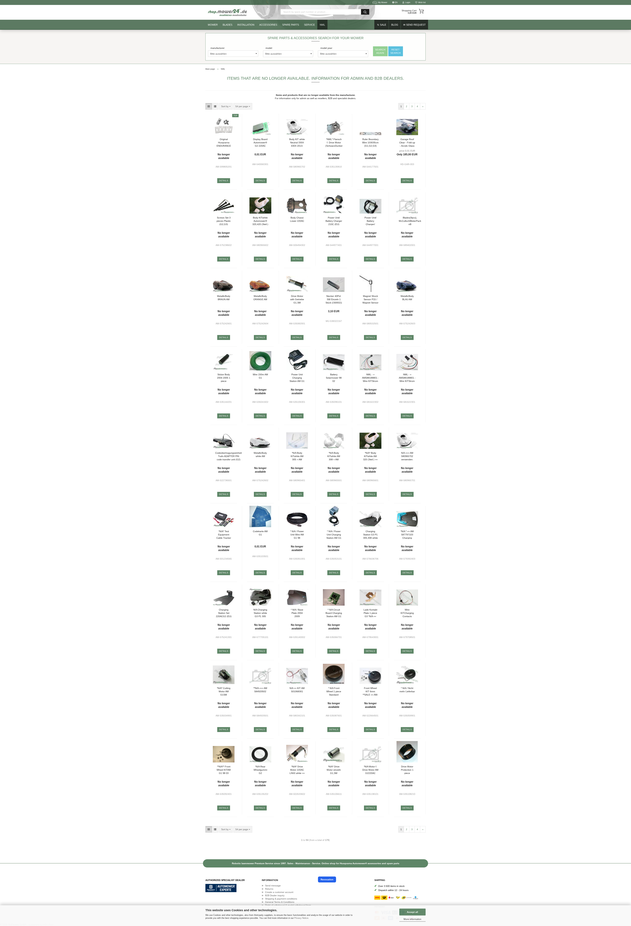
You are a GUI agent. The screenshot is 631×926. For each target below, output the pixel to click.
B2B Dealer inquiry (274, 895)
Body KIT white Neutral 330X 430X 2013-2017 (297, 142)
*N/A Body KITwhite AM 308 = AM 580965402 (333, 456)
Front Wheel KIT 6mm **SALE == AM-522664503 (370, 691)
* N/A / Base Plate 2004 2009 (297, 612)
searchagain (380, 51)
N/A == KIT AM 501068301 (297, 690)
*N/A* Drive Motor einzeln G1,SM (334, 769)
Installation (245, 24)
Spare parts (290, 24)
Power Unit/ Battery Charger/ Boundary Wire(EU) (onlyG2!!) (370, 220)
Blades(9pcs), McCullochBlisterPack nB (410, 220)
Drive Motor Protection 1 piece (407, 769)
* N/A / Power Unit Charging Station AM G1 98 (333, 534)
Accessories (268, 24)
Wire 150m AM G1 (260, 376)
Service (309, 24)
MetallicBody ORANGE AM (260, 298)
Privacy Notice (301, 918)
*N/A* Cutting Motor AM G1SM (223, 691)
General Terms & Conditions (279, 902)
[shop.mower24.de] (227, 12)
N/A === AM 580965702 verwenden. (407, 456)
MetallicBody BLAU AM (407, 298)
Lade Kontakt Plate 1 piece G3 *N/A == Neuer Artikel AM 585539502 (370, 612)
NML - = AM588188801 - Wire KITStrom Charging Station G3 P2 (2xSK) (370, 377)
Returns (269, 889)
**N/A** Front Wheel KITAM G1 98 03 (224, 769)
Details (223, 181)
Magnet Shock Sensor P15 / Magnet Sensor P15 (370, 299)
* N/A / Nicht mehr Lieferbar (407, 690)
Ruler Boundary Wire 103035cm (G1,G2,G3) (370, 142)
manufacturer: (217, 48)
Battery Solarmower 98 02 (334, 377)
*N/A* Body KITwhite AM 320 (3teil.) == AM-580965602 (370, 456)
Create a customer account (279, 892)
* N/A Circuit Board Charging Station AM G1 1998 (334, 612)
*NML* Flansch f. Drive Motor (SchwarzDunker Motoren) (334, 142)
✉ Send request (414, 24)
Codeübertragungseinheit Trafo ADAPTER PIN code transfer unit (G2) (228, 456)
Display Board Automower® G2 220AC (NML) (260, 142)
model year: (326, 48)
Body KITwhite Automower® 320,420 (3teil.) (260, 220)
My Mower (382, 2)
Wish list (421, 2)
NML (322, 24)
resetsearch (395, 51)
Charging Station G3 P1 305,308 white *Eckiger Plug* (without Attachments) (370, 534)
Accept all (412, 912)
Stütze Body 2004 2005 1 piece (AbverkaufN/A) (224, 377)
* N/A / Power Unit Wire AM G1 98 (297, 534)
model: (269, 48)
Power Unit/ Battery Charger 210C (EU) (334, 220)
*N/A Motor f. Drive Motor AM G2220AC (370, 769)
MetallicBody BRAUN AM (223, 298)
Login (407, 2)
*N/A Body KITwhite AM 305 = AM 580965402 (297, 456)
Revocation (327, 879)
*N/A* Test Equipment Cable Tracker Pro (223, 534)
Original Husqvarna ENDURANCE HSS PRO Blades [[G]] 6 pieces (224, 142)
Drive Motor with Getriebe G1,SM (297, 299)
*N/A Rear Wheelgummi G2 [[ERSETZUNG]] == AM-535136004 (260, 769)
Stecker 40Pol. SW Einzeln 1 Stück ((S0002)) (334, 299)
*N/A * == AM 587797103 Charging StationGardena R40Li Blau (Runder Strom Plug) (407, 534)
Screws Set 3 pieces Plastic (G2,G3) (224, 220)
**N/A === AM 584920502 (260, 690)
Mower (213, 24)
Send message (273, 885)
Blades (227, 24)
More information (412, 919)
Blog (394, 24)
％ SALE (381, 24)
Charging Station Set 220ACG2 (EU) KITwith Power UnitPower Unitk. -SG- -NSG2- (224, 612)
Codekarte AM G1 (260, 533)
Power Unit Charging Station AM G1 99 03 (297, 377)
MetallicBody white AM (260, 454)
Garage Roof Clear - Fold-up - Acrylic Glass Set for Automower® (407, 142)
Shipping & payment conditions (281, 898)
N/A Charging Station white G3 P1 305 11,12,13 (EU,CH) (260, 612)
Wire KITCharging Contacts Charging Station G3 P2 (407, 612)
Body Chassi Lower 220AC (297, 219)
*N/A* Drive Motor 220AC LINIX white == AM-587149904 (297, 769)
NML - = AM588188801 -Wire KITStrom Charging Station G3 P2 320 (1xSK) (407, 377)
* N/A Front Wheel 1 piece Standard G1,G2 (333, 691)
